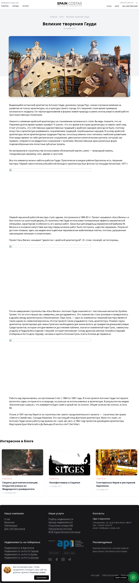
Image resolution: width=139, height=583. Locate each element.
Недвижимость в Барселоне (19, 547)
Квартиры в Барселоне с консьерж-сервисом (111, 548)
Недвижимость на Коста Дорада (21, 557)
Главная (53, 16)
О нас (7, 519)
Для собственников (14, 528)
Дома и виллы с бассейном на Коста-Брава (110, 551)
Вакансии (9, 522)
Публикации (10, 525)
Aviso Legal (95, 575)
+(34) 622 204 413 (126, 2)
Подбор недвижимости (60, 519)
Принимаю (41, 577)
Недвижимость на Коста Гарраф (21, 551)
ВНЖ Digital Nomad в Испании (64, 532)
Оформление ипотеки (60, 528)
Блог (62, 16)
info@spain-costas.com (10, 3)
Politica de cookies (128, 575)
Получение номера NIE (60, 525)
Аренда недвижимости (60, 522)
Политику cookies (38, 572)
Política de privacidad (110, 575)
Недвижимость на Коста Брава (20, 554)
